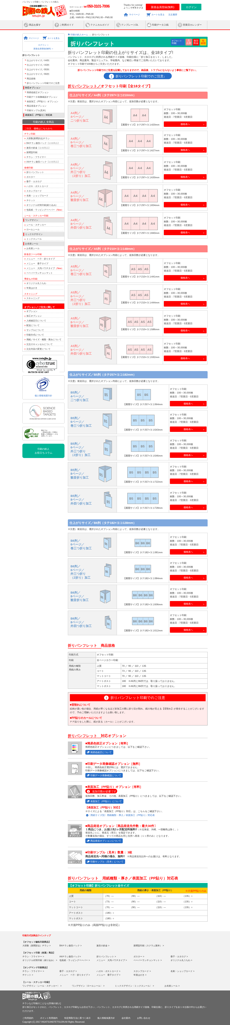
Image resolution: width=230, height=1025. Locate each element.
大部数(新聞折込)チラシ (38, 138)
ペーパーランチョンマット (39, 273)
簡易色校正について (101, 752)
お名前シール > (172, 986)
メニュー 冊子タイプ (37, 263)
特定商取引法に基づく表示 (77, 1018)
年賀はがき (31, 288)
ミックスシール (34, 239)
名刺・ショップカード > (182, 971)
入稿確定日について (36, 320)
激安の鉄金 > (102, 945)
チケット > (27, 975)
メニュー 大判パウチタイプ (44, 268)
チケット (30, 200)
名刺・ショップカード (37, 195)
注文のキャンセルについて (39, 344)
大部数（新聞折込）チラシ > (36, 945)
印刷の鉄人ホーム (79, 34)
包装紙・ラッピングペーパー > (74, 960)
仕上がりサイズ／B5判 (38, 69)
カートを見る (158, 14)
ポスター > (139, 956)
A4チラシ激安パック (43, 162)
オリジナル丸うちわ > (181, 960)
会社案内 (126, 1018)
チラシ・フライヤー (36, 157)
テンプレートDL (129, 24)
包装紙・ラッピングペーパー (44, 210)
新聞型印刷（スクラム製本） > (149, 945)
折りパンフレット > (106, 956)
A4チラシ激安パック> (70, 956)
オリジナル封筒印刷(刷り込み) (41, 205)
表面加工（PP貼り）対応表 (38, 115)
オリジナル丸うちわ (36, 283)
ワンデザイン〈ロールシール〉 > (88, 986)
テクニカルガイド (99, 24)
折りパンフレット (35, 172)
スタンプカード (34, 191)
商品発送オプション (36, 106)
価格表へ (185, 124)
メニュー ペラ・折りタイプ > (74, 975)
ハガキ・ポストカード (37, 186)
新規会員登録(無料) (162, 7)
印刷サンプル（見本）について (106, 861)
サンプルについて (35, 330)
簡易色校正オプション (38, 92)
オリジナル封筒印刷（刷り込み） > (39, 960)
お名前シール (33, 248)
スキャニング (33, 298)
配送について (33, 325)
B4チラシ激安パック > (70, 945)
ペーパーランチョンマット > (148, 960)
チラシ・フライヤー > (33, 956)
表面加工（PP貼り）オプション (42, 101)
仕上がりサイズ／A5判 (38, 65)
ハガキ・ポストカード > (108, 971)
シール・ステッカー (36, 225)
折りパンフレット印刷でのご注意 (43, 83)
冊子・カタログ (34, 181)
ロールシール (33, 229)
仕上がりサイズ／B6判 (38, 74)
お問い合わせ (143, 1018)
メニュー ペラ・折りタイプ (40, 259)
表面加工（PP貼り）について (106, 801)
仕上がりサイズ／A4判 (38, 60)
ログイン (191, 7)
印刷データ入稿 (160, 24)
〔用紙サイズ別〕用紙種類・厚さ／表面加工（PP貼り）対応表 (121, 815)
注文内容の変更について (38, 349)
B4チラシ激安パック (43, 143)
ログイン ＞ (43, 45)
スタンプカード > (142, 971)
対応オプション (32, 87)
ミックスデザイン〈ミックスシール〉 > (134, 986)
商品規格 (31, 78)
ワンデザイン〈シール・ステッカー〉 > (42, 986)
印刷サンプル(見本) (36, 110)
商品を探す (35, 24)
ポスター (30, 177)
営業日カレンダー (192, 24)
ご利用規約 (27, 1018)
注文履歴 (172, 14)
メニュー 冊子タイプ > (108, 975)
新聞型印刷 (31, 152)
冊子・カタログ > (179, 956)
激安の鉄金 (38, 148)
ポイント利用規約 (49, 1018)
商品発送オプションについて (105, 840)
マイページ (134, 14)
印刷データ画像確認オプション (42, 97)
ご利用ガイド (67, 24)
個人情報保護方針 (43, 395)
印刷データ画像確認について (105, 775)
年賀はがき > (140, 975)
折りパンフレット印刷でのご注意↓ (140, 76)
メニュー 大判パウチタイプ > (111, 960)
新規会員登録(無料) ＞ (44, 49)
